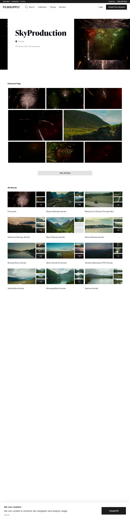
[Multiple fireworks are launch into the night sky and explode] (26, 98)
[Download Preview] (29, 106)
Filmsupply (15, 1)
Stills (23, 1)
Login (101, 7)
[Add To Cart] (42, 106)
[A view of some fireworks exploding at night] (26, 152)
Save (36, 106)
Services (62, 7)
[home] (13, 7)
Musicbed (6, 1)
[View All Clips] (65, 173)
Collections (42, 7)
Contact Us (112, 1)
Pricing (53, 7)
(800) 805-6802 (122, 1)
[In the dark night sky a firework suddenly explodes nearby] (103, 152)
